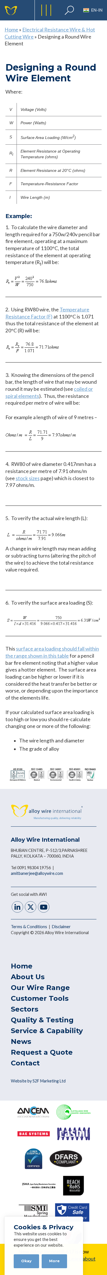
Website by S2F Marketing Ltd (38, 1080)
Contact (25, 1063)
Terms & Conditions (29, 926)
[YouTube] (43, 907)
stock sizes (28, 478)
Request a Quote (42, 1052)
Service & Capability (47, 1031)
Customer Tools (39, 998)
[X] (30, 907)
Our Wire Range (40, 987)
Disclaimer (61, 926)
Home (11, 30)
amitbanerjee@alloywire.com (37, 873)
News (21, 1041)
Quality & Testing (42, 1020)
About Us (28, 977)
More (54, 1261)
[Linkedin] (17, 907)
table (63, 656)
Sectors (24, 1009)
